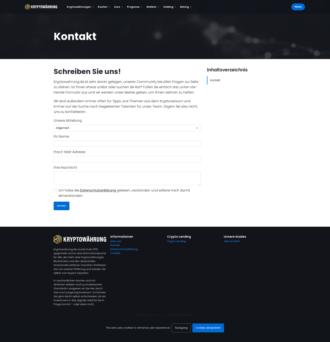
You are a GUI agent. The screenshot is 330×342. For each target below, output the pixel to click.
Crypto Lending (176, 241)
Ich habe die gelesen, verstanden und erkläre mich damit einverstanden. (124, 193)
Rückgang (181, 327)
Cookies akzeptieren (208, 327)
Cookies (115, 253)
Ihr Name (61, 136)
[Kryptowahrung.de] (41, 6)
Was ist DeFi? (232, 241)
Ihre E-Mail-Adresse (69, 152)
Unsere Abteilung (68, 120)
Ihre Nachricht (65, 167)
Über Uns (115, 241)
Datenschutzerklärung (98, 190)
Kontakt (215, 80)
